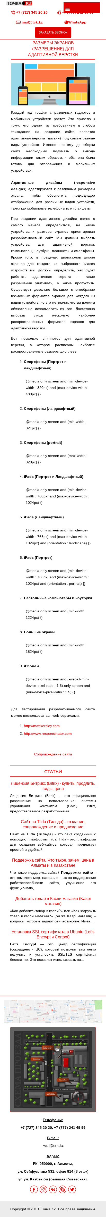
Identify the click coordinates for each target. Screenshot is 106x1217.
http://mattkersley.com (42, 726)
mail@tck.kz (32, 22)
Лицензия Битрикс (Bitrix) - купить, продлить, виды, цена (53, 786)
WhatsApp (77, 22)
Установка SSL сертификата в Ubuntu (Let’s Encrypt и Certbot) (53, 934)
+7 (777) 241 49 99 (69, 1128)
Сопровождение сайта (53, 754)
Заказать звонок (53, 32)
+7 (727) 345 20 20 (31, 12)
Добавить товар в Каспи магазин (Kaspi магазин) (53, 901)
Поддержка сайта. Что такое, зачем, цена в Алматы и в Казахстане (53, 863)
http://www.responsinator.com (48, 733)
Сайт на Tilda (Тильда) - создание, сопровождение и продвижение (53, 824)
